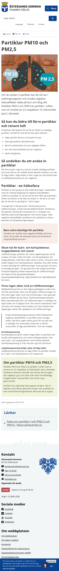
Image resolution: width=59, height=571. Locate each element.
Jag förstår (51, 561)
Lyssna (8, 34)
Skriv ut (18, 34)
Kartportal (6, 544)
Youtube (31, 517)
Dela (27, 34)
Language (19, 24)
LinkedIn (31, 513)
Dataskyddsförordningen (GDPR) (16, 552)
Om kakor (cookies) (10, 540)
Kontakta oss (10, 479)
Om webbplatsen (9, 536)
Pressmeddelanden (10, 557)
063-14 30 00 (10, 470)
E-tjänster (31, 24)
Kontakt (41, 24)
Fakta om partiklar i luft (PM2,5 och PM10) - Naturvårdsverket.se (31, 423)
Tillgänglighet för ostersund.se (15, 548)
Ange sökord (9, 18)
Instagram (31, 521)
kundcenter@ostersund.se (17, 466)
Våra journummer (13, 475)
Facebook (31, 509)
